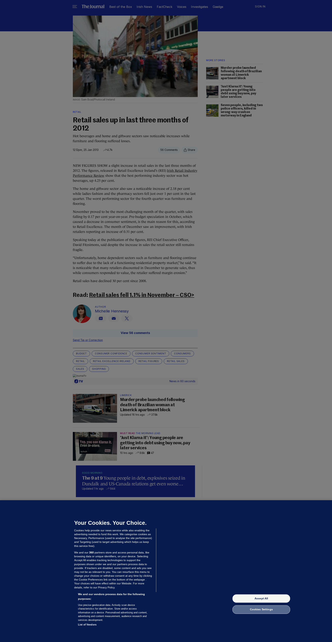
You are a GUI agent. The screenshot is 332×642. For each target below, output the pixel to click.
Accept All (261, 598)
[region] (166, 571)
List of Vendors (87, 624)
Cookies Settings (261, 609)
